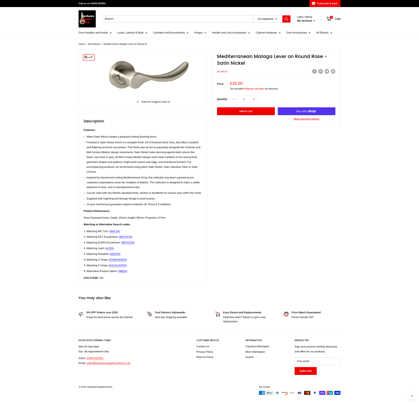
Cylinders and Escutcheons (169, 32)
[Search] (286, 19)
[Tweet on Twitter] (327, 71)
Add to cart (245, 111)
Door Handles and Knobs (93, 32)
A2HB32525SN (118, 259)
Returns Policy (204, 357)
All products (94, 44)
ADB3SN (115, 254)
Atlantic (222, 71)
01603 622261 (95, 358)
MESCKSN (125, 236)
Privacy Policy (204, 351)
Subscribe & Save (327, 3)
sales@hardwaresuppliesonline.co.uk (108, 363)
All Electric (322, 32)
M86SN (122, 271)
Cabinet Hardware (266, 32)
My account (305, 20)
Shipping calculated (254, 88)
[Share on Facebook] (314, 71)
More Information (255, 351)
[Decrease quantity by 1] (233, 99)
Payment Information (257, 346)
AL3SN (109, 248)
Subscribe (306, 371)
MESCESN (128, 242)
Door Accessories (296, 32)
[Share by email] (333, 71)
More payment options (306, 118)
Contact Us (202, 346)
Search (250, 357)
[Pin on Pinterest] (320, 71)
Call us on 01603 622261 (92, 3)
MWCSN (114, 231)
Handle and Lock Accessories (229, 32)
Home (82, 44)
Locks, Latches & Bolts (130, 32)
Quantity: (222, 99)
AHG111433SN (118, 265)
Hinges (198, 32)
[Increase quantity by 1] (254, 99)
